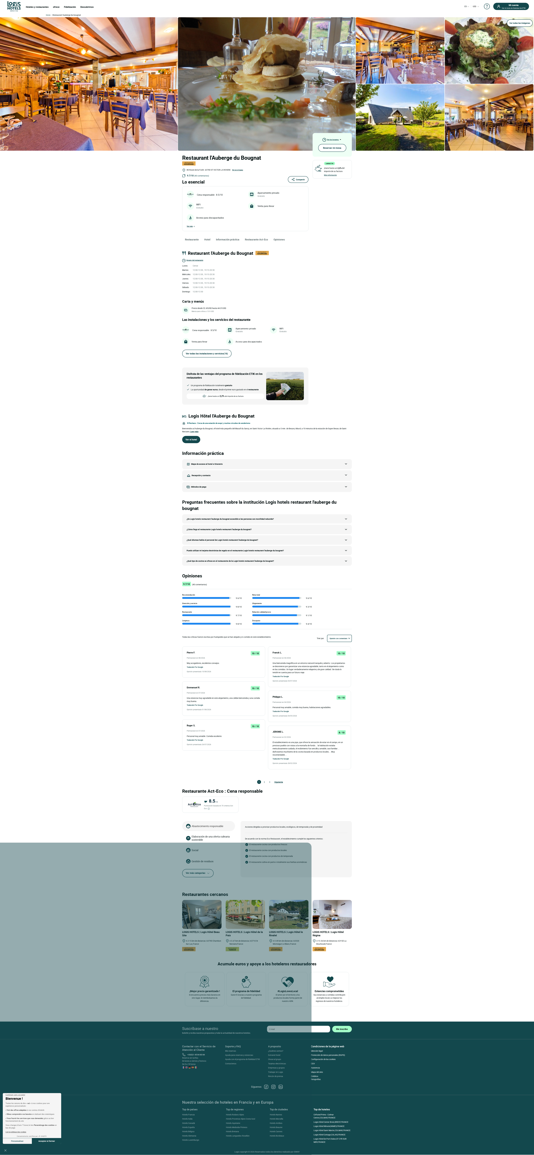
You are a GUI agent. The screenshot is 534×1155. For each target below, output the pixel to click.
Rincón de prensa (275, 1076)
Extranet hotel (274, 1055)
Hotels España (188, 1127)
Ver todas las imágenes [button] (519, 23)
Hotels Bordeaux (277, 1135)
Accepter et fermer (46, 1141)
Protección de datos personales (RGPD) (328, 1055)
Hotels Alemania (189, 1135)
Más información (330, 175)
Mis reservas (230, 1051)
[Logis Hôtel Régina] (332, 914)
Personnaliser (17, 1141)
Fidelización (70, 6)
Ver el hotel (191, 439)
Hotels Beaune (276, 1127)
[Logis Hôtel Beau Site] (202, 914)
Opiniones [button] (279, 239)
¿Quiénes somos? (275, 1051)
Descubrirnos (87, 6)
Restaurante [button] (192, 239)
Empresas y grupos (276, 1067)
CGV (313, 1063)
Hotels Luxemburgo (190, 1140)
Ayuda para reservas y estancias (239, 1055)
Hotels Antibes (276, 1123)
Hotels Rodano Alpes (235, 1114)
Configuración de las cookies (323, 1059)
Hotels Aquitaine (233, 1123)
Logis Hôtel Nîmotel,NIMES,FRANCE (329, 1126)
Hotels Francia (188, 1114)
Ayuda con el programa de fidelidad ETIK (242, 1059)
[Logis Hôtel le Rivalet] (288, 914)
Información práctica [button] (227, 239)
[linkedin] (280, 1086)
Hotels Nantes (276, 1114)
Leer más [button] (194, 431)
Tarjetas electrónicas (277, 1063)
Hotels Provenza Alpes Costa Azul (240, 1118)
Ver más (190, 226)
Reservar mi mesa (332, 147)
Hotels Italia (187, 1118)
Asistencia (315, 1067)
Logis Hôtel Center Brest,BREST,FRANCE (331, 1122)
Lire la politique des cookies (16, 1132)
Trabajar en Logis (275, 1072)
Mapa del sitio (317, 1072)
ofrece (56, 6)
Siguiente (275, 782)
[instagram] (273, 1086)
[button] (5, 1150)
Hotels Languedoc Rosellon (237, 1135)
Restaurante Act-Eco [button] (256, 239)
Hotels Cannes (276, 1131)
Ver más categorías (195, 872)
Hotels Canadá (188, 1123)
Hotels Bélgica (188, 1131)
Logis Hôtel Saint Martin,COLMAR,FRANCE (332, 1130)
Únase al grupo (274, 1059)
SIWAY (297, 1151)
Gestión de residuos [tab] (202, 861)
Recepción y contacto (201, 475)
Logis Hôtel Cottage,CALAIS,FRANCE (329, 1134)
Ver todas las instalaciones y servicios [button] (207, 353)
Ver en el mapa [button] (237, 170)
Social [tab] (195, 850)
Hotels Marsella (276, 1118)
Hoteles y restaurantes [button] (37, 6)
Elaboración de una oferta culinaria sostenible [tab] (211, 838)
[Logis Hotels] (14, 6)
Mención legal (317, 1051)
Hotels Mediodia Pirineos (236, 1127)
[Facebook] (266, 1086)
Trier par (320, 638)
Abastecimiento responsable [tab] (207, 826)
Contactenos (230, 1063)
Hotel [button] (207, 239)
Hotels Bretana (232, 1131)
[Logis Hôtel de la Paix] (245, 914)
